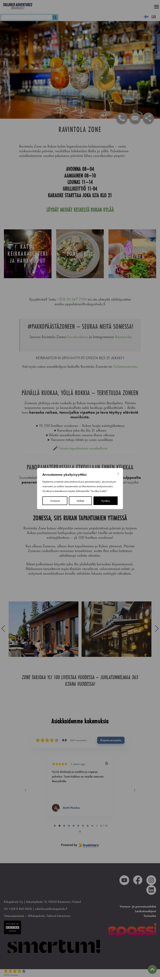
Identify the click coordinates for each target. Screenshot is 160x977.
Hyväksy (105, 500)
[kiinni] (118, 473)
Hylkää (80, 500)
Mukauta (55, 500)
